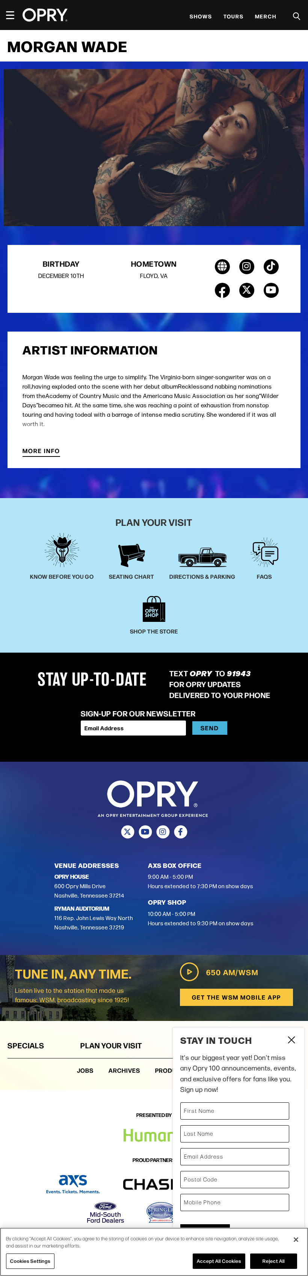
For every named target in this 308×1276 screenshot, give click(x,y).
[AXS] (73, 1184)
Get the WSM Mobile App (236, 997)
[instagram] (246, 266)
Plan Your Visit (111, 1045)
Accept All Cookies (219, 1261)
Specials (26, 1045)
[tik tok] (271, 266)
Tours (233, 16)
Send (210, 728)
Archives (124, 1070)
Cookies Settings (30, 1261)
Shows (201, 16)
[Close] (296, 1239)
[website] (222, 266)
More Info (41, 451)
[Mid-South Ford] (105, 1212)
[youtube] (271, 290)
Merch (265, 16)
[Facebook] (180, 832)
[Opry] (45, 15)
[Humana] (154, 1135)
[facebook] (222, 290)
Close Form (291, 1040)
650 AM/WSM (232, 972)
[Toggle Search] (296, 16)
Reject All (274, 1261)
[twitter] (246, 290)
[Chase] (160, 1184)
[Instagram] (162, 832)
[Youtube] (145, 832)
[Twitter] (127, 832)
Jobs (85, 1070)
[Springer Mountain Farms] (161, 1212)
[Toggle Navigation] (13, 15)
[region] (154, 1252)
